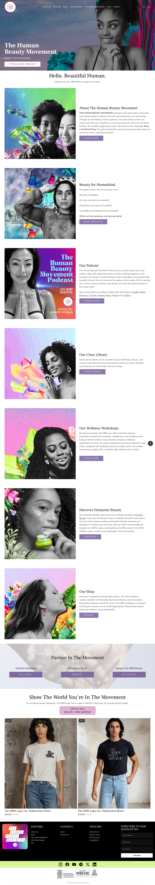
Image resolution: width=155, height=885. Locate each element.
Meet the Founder (37, 840)
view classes (92, 371)
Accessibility (94, 840)
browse (89, 615)
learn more (91, 458)
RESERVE (77, 674)
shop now (90, 537)
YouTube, (93, 295)
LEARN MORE (91, 138)
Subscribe (136, 855)
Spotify (135, 292)
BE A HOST (26, 674)
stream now (92, 301)
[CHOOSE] (73, 805)
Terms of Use (94, 832)
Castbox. (127, 295)
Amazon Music (104, 295)
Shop (33, 835)
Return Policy (95, 837)
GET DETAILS (129, 674)
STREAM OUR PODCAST (22, 64)
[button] (150, 443)
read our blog (93, 221)
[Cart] (148, 6)
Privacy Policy (95, 835)
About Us (34, 832)
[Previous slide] (8, 763)
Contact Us (64, 835)
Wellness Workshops (39, 837)
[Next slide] (73, 763)
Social (62, 832)
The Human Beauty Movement (80, 883)
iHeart (115, 295)
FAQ (32, 843)
